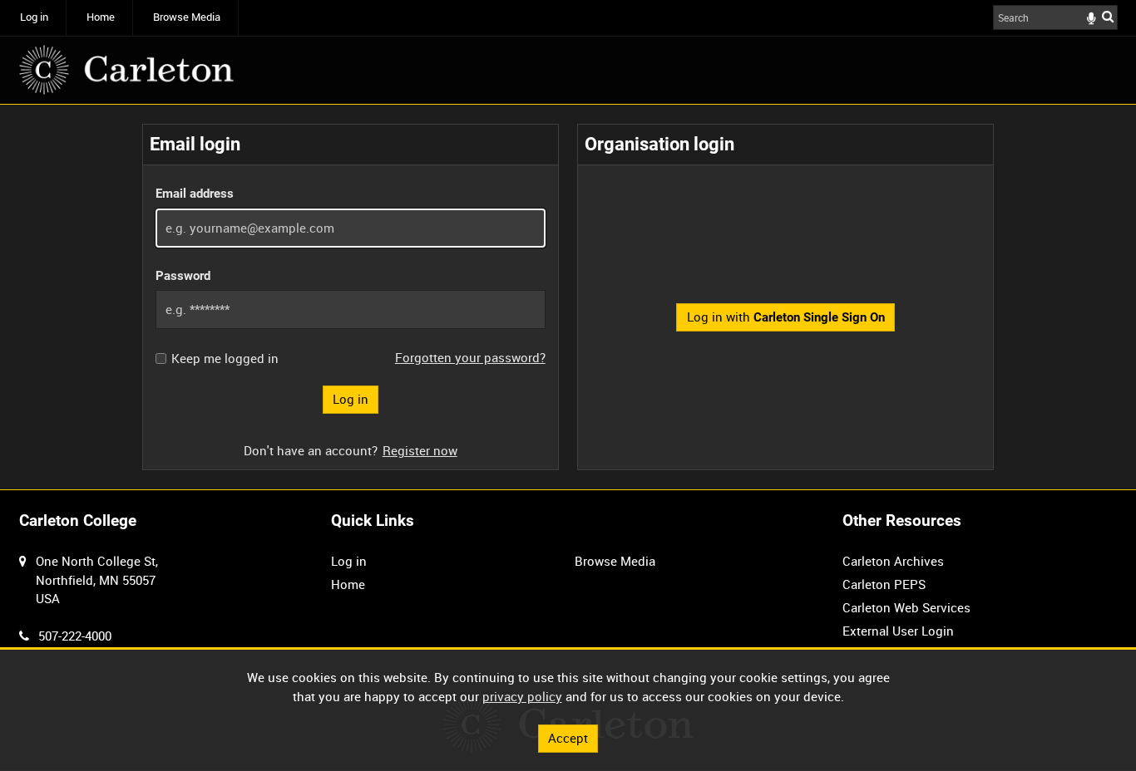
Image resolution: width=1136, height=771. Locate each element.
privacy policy (522, 696)
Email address (195, 193)
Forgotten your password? (470, 357)
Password (183, 275)
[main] (568, 297)
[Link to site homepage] (126, 70)
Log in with (786, 316)
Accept (568, 737)
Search (1108, 16)
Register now (420, 450)
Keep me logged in (225, 358)
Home (100, 17)
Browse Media (186, 17)
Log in (34, 17)
